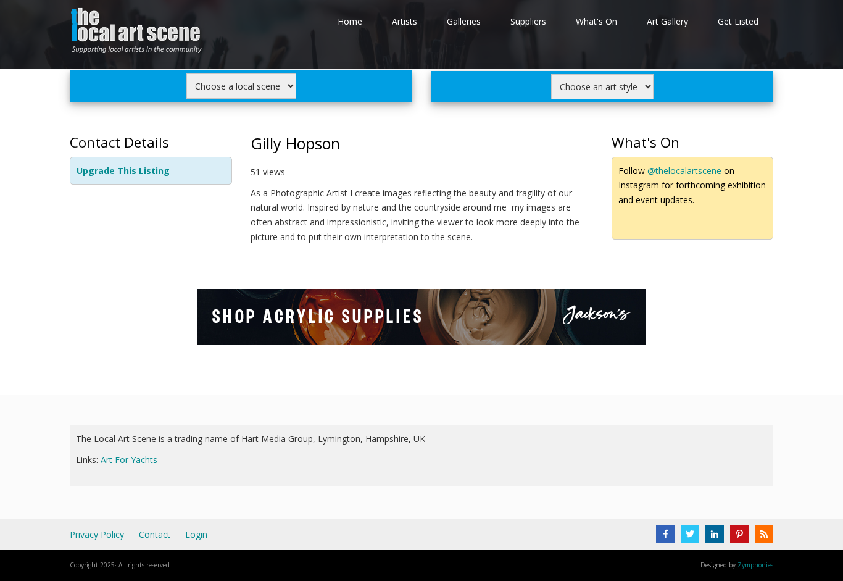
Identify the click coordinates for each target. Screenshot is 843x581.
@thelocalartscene (684, 171)
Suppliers (528, 21)
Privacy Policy (97, 534)
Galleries (464, 21)
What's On (596, 21)
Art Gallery (667, 21)
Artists (404, 21)
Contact (154, 534)
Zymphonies (755, 565)
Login (196, 534)
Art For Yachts (129, 460)
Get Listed (738, 21)
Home (350, 21)
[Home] (138, 33)
